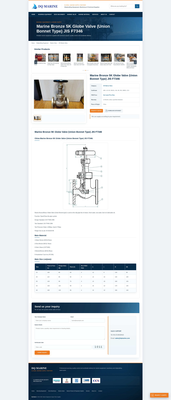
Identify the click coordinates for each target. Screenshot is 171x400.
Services (95, 14)
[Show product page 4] (86, 70)
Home (33, 391)
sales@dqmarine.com (122, 338)
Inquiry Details (38, 324)
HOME (33, 14)
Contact (112, 14)
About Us (104, 14)
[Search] (137, 6)
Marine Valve (71, 14)
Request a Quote (96, 110)
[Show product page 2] (84, 70)
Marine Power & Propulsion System (75, 391)
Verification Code (39, 342)
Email (72, 317)
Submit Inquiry (42, 352)
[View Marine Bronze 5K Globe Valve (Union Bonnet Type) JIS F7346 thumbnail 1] (37, 118)
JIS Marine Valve (107, 85)
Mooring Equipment (45, 14)
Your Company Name (40, 317)
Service (88, 391)
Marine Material (84, 14)
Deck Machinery (59, 14)
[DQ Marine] (45, 6)
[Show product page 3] (85, 70)
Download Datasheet (113, 110)
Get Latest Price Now (109, 95)
